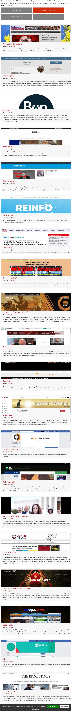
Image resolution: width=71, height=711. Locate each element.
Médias (13, 46)
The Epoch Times (10, 691)
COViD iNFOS (8, 76)
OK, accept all (53, 706)
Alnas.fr (6, 659)
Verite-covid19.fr (10, 278)
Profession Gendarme (12, 44)
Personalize (65, 706)
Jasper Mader (8, 415)
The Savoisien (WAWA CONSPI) (16, 589)
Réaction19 (7, 147)
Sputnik (6, 381)
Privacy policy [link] (35, 709)
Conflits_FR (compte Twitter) (15, 312)
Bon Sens (7, 110)
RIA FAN (6, 347)
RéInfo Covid (8, 215)
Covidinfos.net (9, 181)
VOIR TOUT (48, 16)
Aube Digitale (9, 482)
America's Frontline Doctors (15, 516)
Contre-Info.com (10, 552)
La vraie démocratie (11, 449)
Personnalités (16, 10)
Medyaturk (7, 248)
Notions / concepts (16, 16)
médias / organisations (48, 10)
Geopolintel (8, 625)
